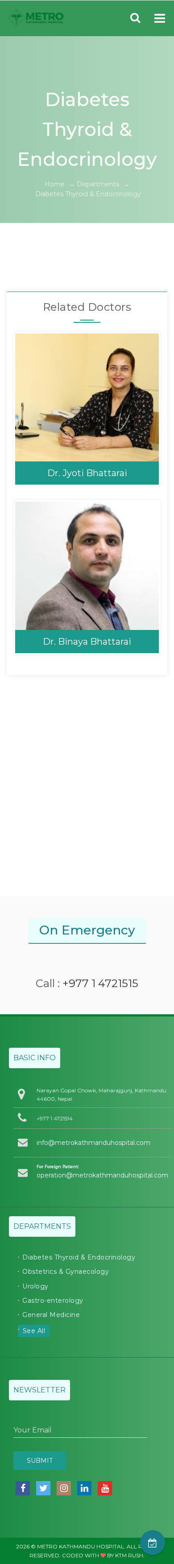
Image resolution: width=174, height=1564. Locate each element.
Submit (40, 1461)
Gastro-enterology (52, 1300)
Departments (98, 184)
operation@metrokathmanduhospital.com (102, 1175)
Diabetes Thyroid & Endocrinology (78, 1257)
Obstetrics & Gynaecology (65, 1272)
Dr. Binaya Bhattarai (87, 641)
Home (55, 184)
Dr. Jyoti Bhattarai (87, 473)
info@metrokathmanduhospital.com (93, 1143)
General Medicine (51, 1315)
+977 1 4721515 (100, 983)
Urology (35, 1286)
